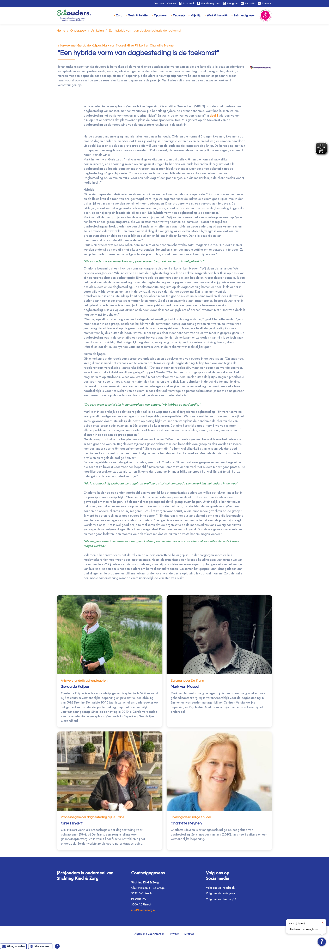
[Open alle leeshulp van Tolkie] (57, 946)
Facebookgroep (210, 3)
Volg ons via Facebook (220, 888)
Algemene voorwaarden (149, 934)
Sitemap (189, 934)
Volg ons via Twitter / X (221, 899)
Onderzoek (78, 30)
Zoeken (264, 3)
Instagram (232, 3)
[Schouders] (74, 15)
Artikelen (97, 30)
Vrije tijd (196, 15)
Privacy (174, 934)
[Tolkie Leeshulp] (321, 941)
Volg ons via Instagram (220, 893)
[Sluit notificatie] (322, 922)
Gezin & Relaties (138, 15)
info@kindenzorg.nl (143, 910)
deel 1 (214, 115)
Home (61, 30)
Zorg (119, 15)
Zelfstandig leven (244, 15)
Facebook (188, 3)
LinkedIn (250, 3)
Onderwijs (179, 15)
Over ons (159, 3)
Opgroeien (160, 15)
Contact (171, 3)
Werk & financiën (217, 15)
